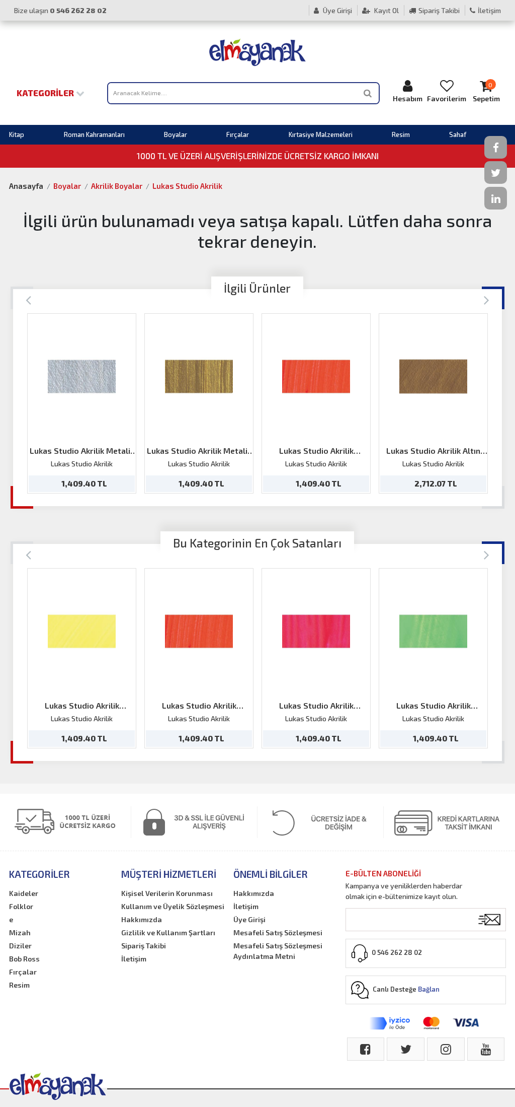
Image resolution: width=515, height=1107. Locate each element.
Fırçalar (237, 134)
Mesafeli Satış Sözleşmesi (277, 932)
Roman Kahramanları (94, 134)
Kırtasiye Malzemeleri (321, 134)
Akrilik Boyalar (116, 185)
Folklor (21, 906)
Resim (401, 134)
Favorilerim (446, 98)
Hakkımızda (141, 919)
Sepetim (486, 92)
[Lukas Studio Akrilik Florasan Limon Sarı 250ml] (82, 631)
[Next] (486, 299)
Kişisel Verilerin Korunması (167, 893)
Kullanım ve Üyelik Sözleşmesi (172, 906)
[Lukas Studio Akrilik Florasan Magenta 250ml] (316, 631)
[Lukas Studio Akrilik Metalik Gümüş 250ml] (82, 376)
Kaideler (23, 893)
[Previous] (28, 299)
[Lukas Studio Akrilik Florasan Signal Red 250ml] (316, 376)
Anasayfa (26, 185)
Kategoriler (46, 93)
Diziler (20, 945)
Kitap (16, 134)
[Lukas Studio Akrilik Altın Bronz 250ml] (433, 376)
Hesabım (407, 98)
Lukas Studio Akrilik (187, 185)
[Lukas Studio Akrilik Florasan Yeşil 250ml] (433, 631)
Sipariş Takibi (439, 10)
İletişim (489, 10)
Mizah (20, 932)
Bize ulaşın (60, 10)
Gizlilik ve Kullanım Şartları (168, 932)
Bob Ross (24, 958)
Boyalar (175, 134)
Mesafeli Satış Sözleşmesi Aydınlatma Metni (277, 950)
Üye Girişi (336, 10)
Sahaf (457, 134)
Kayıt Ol (386, 10)
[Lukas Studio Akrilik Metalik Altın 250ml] (199, 376)
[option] (81, 403)
